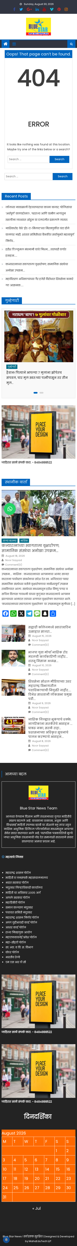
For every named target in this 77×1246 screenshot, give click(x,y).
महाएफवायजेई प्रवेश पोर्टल (21, 937)
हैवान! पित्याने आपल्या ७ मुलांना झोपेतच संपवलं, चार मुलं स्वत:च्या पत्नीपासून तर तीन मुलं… (37, 377)
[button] (10, 509)
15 (58, 1169)
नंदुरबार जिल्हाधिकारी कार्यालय (24, 888)
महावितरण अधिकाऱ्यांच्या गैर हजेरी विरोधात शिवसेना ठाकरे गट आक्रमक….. (39, 282)
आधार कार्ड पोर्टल (16, 927)
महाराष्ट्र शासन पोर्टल (18, 873)
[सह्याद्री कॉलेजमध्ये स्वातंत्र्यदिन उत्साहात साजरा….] (13, 633)
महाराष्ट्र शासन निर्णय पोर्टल (22, 918)
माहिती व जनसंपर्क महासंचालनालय (27, 878)
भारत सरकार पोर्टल (17, 883)
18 (15, 1178)
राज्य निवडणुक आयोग (19, 932)
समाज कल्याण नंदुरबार (19, 907)
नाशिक (24, 540)
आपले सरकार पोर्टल (18, 898)
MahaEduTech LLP (40, 1241)
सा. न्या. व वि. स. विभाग (19, 947)
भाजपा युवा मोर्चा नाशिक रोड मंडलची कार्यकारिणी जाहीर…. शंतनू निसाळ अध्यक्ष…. (48, 656)
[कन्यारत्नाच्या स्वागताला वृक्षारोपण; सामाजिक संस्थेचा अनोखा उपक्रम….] (38, 513)
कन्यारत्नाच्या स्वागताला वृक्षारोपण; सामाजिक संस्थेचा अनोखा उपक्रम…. (37, 267)
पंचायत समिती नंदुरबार (19, 912)
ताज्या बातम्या (9, 540)
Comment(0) (13, 565)
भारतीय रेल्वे (13, 957)
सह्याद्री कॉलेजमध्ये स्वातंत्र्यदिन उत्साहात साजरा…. (49, 629)
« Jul (36, 1208)
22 (58, 1178)
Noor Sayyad (13, 560)
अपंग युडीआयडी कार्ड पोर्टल (21, 922)
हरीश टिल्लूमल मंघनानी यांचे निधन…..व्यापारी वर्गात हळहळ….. (36, 252)
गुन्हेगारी (12, 366)
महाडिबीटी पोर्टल (15, 903)
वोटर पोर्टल (12, 952)
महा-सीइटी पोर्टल (16, 942)
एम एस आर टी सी (16, 962)
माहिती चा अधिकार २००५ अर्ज (23, 893)
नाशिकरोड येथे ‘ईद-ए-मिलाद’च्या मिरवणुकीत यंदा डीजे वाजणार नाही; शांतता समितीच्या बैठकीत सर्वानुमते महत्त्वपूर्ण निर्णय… (40, 234)
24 (5, 1188)
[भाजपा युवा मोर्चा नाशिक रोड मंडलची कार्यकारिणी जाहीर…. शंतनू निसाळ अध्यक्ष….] (13, 658)
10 (5, 1169)
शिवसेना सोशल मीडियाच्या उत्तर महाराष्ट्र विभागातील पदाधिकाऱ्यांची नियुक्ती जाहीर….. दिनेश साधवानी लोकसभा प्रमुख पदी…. (50, 690)
